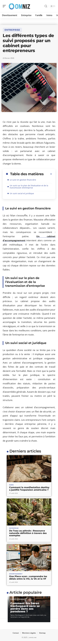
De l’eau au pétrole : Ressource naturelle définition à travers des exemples (28, 533)
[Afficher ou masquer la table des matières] (48, 174)
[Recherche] (46, 6)
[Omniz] (19, 6)
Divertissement (16, 574)
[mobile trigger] (5, 6)
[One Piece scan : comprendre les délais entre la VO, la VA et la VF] (29, 557)
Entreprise (12, 30)
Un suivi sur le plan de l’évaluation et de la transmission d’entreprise (29, 186)
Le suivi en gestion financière (23, 179)
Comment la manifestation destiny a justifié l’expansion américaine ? (29, 488)
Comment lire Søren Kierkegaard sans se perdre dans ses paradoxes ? (25, 607)
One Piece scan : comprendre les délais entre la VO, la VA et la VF (28, 577)
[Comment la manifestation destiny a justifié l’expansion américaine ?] (29, 468)
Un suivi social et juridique (22, 193)
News (11, 485)
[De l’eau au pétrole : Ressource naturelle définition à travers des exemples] (29, 511)
